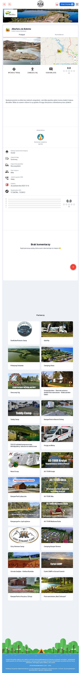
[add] (73, 267)
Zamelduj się (32, 73)
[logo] (40, 4)
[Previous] (6, 51)
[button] (59, 51)
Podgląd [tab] (22, 34)
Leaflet (57, 64)
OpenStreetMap (65, 64)
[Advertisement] (40, 85)
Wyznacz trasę (14, 73)
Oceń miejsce (51, 73)
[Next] (37, 51)
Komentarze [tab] (59, 34)
